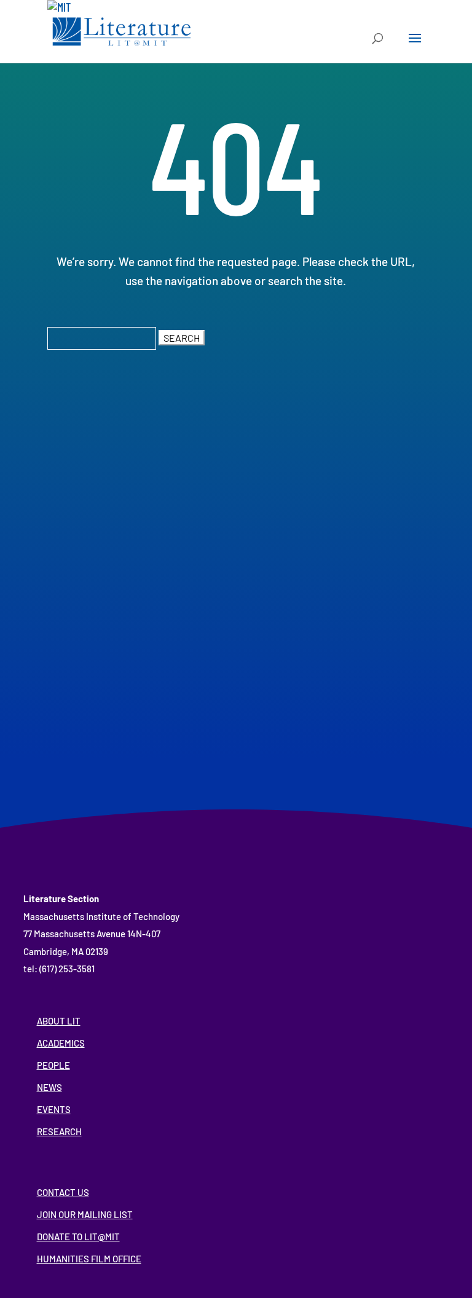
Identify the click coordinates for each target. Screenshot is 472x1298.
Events (54, 1109)
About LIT (59, 1020)
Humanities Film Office (89, 1258)
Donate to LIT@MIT (78, 1236)
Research (59, 1131)
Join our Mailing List (85, 1214)
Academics (61, 1042)
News (49, 1087)
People (53, 1065)
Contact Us (63, 1192)
